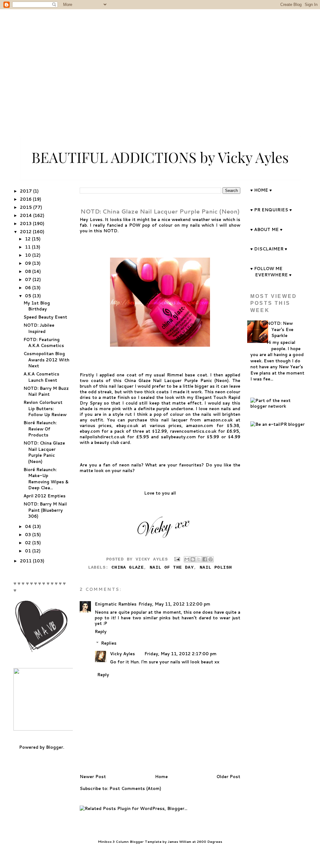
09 (28, 263)
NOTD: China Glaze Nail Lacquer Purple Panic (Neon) (44, 452)
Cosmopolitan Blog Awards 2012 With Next (46, 360)
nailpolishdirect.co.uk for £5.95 (114, 437)
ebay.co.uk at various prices (149, 425)
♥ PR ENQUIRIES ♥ (271, 210)
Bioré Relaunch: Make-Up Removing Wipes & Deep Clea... (45, 479)
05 (28, 296)
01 (28, 551)
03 (28, 534)
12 (28, 239)
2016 (26, 199)
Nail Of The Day (172, 567)
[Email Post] (177, 558)
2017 (26, 191)
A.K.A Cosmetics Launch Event (41, 377)
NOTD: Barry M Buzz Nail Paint (46, 391)
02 (28, 543)
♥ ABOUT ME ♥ (266, 229)
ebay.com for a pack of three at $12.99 (123, 431)
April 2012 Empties (44, 496)
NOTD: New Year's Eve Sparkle (280, 329)
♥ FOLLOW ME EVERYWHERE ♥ (271, 272)
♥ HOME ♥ (261, 190)
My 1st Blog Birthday (36, 306)
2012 (26, 231)
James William (179, 841)
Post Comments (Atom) (135, 788)
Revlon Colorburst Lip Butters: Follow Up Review (45, 408)
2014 (26, 215)
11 (28, 247)
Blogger (54, 747)
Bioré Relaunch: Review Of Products (40, 429)
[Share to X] (199, 559)
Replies (109, 643)
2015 (26, 207)
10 (28, 255)
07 (28, 279)
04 (28, 526)
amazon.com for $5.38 (212, 425)
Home (161, 776)
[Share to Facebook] (205, 559)
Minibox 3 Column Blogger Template (130, 841)
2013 (26, 223)
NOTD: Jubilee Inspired (38, 328)
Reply (101, 631)
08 (28, 271)
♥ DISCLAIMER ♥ (268, 249)
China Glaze (128, 567)
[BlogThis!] (193, 559)
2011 (26, 561)
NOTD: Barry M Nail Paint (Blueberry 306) (45, 510)
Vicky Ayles (122, 653)
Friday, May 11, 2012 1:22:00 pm (174, 604)
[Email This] (187, 559)
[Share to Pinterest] (211, 559)
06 (28, 287)
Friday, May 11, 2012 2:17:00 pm (180, 653)
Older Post (228, 776)
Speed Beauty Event (45, 317)
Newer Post (93, 776)
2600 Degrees (209, 841)
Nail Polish (216, 567)
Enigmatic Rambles (116, 604)
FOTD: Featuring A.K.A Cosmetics (43, 343)
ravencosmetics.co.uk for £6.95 (204, 431)
